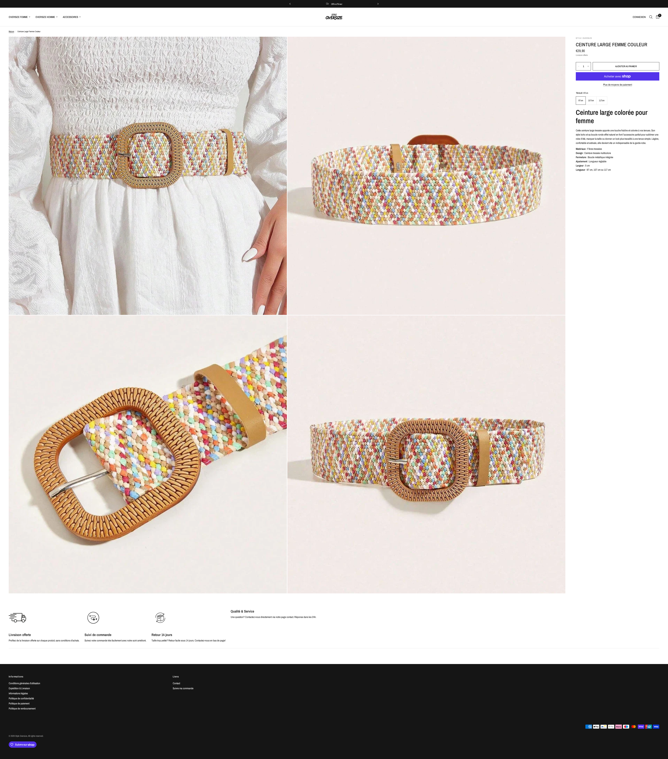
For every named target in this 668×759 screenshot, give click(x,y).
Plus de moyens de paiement (617, 84)
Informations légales (18, 693)
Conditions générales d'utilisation (24, 683)
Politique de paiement (19, 703)
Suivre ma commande (183, 688)
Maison (11, 31)
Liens (176, 676)
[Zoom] (279, 44)
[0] (656, 17)
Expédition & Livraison (19, 688)
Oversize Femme (18, 17)
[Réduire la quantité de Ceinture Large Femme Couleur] (578, 66)
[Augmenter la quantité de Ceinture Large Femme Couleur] (588, 66)
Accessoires (70, 17)
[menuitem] (21, 17)
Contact (176, 683)
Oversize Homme (45, 17)
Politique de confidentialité (21, 698)
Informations (16, 676)
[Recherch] (650, 17)
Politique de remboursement (22, 708)
